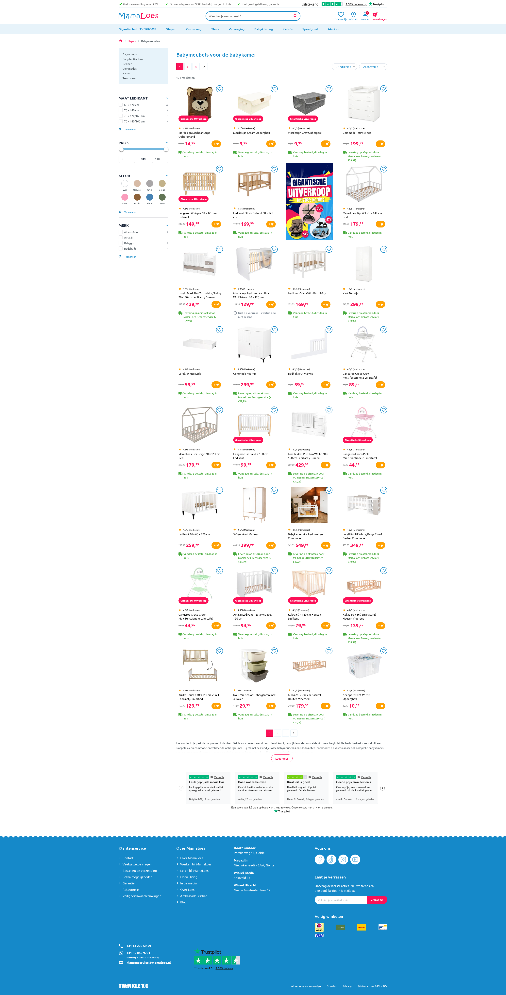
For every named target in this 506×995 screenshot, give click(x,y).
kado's (288, 29)
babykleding (263, 29)
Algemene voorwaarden (306, 986)
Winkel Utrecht (245, 885)
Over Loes (187, 889)
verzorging (237, 29)
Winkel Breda (244, 873)
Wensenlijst (340, 19)
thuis (215, 29)
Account (365, 19)
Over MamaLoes (191, 858)
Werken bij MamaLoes (195, 864)
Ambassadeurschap (193, 896)
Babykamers (130, 54)
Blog (183, 902)
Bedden (127, 63)
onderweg (193, 29)
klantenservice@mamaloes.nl (148, 962)
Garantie (129, 883)
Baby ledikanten (133, 59)
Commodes (130, 68)
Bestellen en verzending (140, 870)
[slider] (121, 149)
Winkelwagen (380, 16)
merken (333, 29)
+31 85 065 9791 (138, 953)
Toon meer (130, 78)
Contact (128, 858)
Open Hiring (188, 877)
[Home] (121, 41)
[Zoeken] (294, 15)
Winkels (353, 19)
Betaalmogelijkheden (137, 877)
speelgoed (310, 29)
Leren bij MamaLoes (194, 870)
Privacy (347, 986)
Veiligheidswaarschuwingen (142, 896)
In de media (188, 883)
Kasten (127, 73)
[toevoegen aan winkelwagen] (216, 143)
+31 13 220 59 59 (138, 946)
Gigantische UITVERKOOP (137, 29)
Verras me (377, 900)
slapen (171, 29)
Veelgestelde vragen (137, 864)
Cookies (332, 986)
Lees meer (281, 758)
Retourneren (132, 889)
